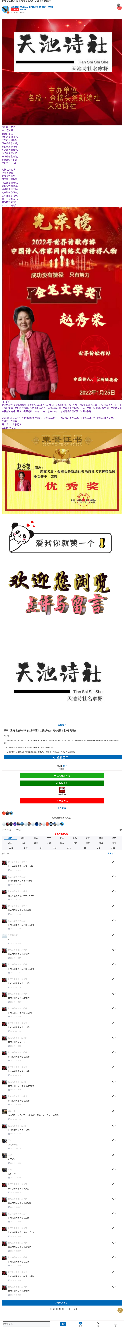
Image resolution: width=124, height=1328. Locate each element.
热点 (23, 843)
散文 (114, 838)
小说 (49, 843)
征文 (69, 848)
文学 (49, 838)
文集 (40, 848)
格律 (62, 838)
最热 (10, 838)
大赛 (84, 848)
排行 (36, 838)
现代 (88, 838)
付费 (113, 848)
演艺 (88, 843)
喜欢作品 (63, 801)
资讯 (114, 843)
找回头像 (63, 783)
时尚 (101, 843)
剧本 (62, 843)
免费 (98, 848)
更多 (121, 829)
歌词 (101, 838)
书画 (75, 843)
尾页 (76, 1309)
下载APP (120, 1310)
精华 (36, 843)
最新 (23, 838)
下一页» (68, 1309)
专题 (25, 848)
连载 (55, 848)
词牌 (75, 838)
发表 (63, 1324)
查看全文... (63, 757)
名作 (10, 843)
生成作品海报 (63, 775)
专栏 (11, 848)
